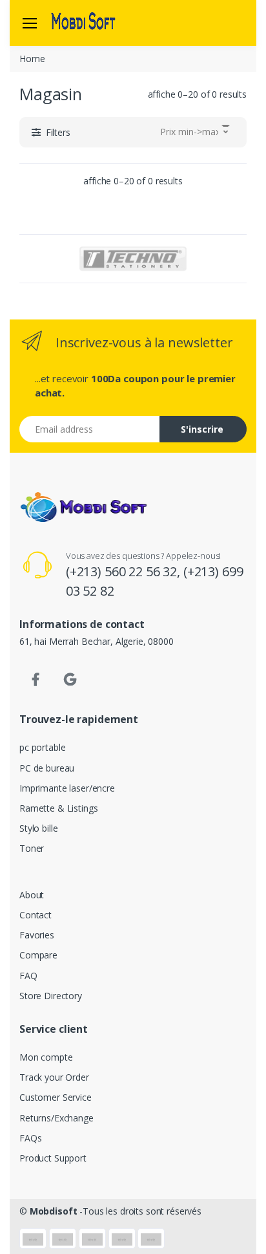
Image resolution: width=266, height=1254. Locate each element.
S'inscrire (202, 429)
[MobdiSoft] (83, 22)
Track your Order (54, 1077)
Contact (35, 915)
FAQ (28, 975)
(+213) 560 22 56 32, (124, 571)
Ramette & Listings (58, 808)
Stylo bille (38, 828)
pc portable (42, 747)
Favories (36, 935)
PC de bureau (46, 768)
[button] (51, 132)
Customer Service (55, 1097)
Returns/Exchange (56, 1118)
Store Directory (50, 995)
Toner (31, 848)
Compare (38, 955)
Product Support (53, 1158)
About (31, 895)
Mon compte (46, 1057)
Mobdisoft (53, 1211)
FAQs (30, 1138)
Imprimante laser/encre (67, 788)
